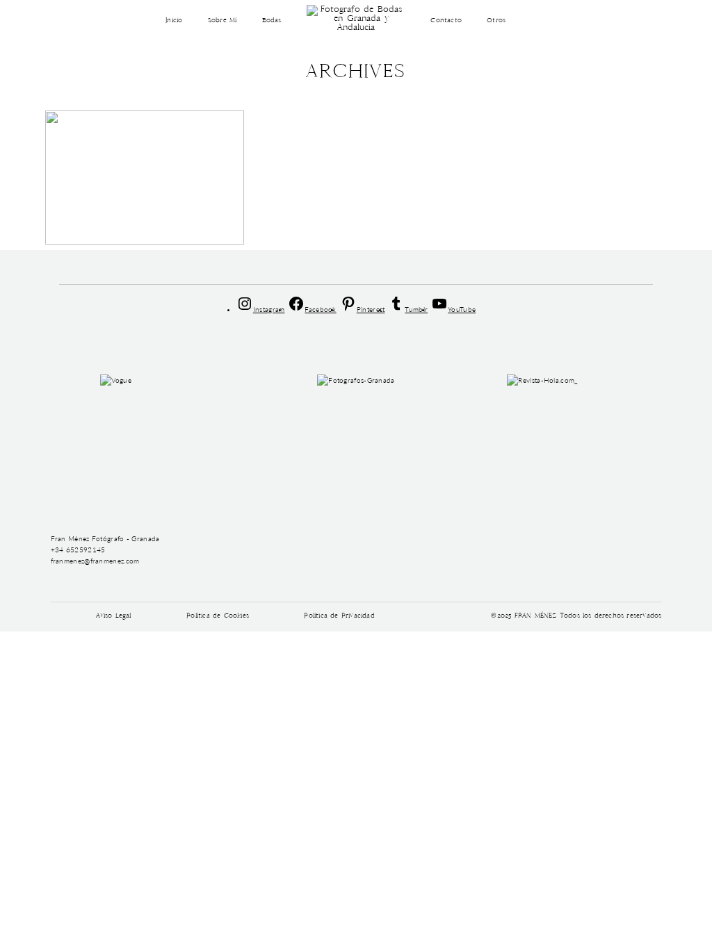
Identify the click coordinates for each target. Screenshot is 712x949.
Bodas (272, 20)
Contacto (446, 20)
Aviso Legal (113, 616)
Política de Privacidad (339, 616)
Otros (496, 20)
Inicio (173, 20)
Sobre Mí (222, 20)
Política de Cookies (217, 616)
